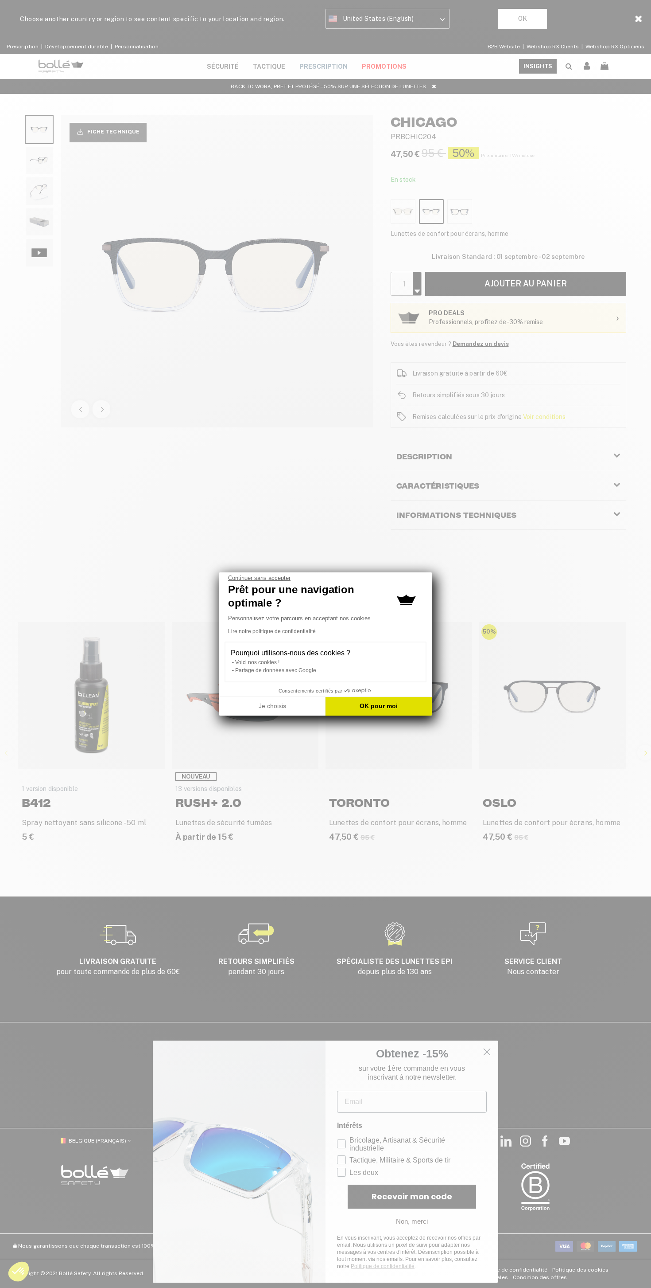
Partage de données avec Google (275, 670)
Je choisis (272, 705)
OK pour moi (379, 705)
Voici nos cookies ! (257, 662)
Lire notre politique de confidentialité (272, 631)
